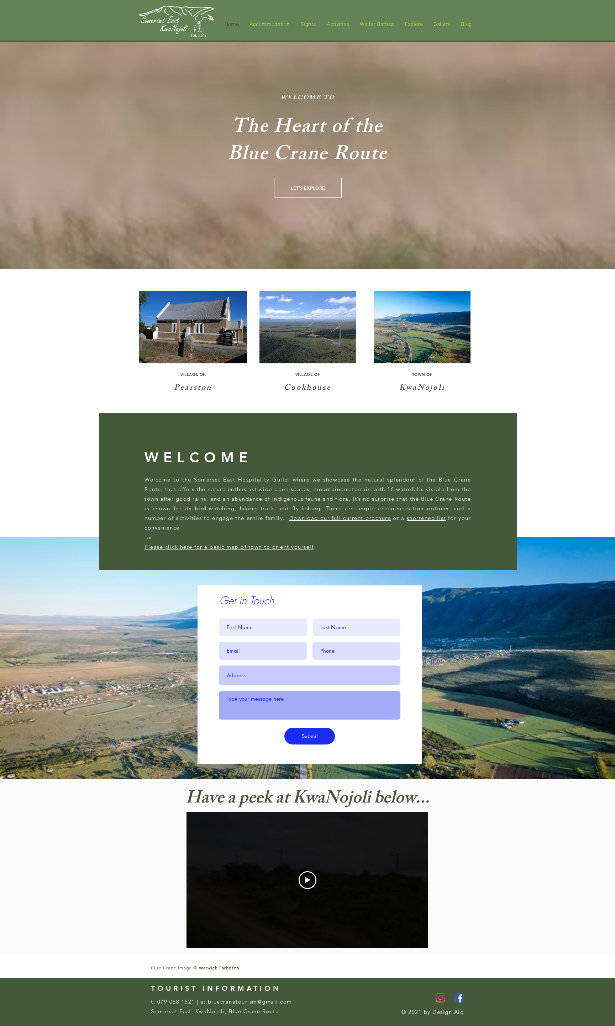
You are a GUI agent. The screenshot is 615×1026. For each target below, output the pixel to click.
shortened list (426, 518)
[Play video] (307, 880)
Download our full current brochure (340, 518)
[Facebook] (459, 998)
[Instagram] (440, 998)
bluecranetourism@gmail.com (250, 1001)
